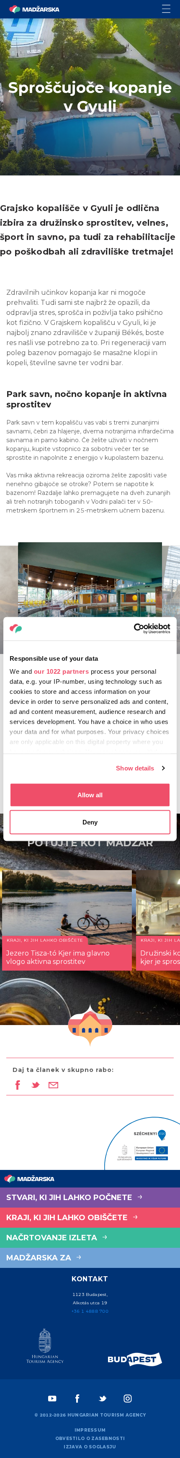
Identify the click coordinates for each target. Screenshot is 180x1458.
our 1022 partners (61, 671)
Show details (135, 768)
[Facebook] (77, 1398)
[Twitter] (102, 1398)
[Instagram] (127, 1398)
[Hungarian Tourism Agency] (45, 1347)
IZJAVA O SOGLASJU (90, 1447)
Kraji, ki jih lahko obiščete (68, 1217)
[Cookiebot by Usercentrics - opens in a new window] (133, 628)
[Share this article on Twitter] (35, 1085)
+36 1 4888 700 (90, 1311)
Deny (90, 822)
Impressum (90, 1430)
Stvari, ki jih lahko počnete (70, 1197)
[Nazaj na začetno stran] (34, 9)
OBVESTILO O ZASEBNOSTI (90, 1438)
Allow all (90, 794)
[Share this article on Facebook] (17, 1085)
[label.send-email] (53, 1085)
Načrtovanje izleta (52, 1237)
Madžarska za (39, 1257)
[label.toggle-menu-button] (171, 9)
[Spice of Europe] (135, 1359)
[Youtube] (52, 1398)
